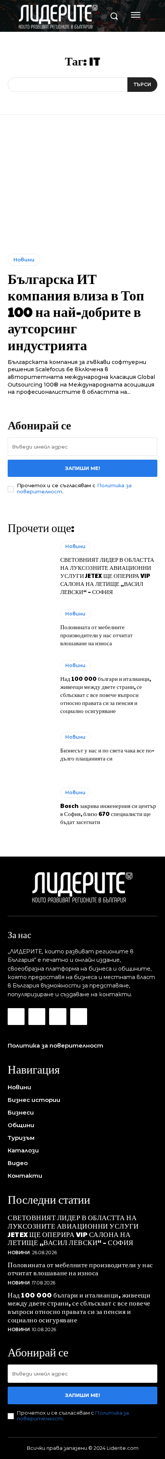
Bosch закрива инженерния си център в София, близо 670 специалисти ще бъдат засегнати (108, 813)
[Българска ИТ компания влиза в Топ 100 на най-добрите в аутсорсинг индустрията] (82, 190)
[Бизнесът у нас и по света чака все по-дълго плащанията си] (30, 747)
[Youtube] (78, 1016)
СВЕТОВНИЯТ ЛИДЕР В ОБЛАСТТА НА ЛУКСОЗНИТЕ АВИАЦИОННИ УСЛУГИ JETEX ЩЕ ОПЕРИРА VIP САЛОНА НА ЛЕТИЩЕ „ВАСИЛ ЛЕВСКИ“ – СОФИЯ (107, 575)
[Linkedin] (57, 1016)
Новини (24, 259)
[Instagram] (36, 1016)
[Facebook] (16, 1016)
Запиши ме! (82, 468)
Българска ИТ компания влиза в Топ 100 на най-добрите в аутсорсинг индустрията (76, 311)
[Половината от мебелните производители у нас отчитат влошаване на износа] (30, 628)
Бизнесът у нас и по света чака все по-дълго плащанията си (107, 754)
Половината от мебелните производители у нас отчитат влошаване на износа (96, 635)
